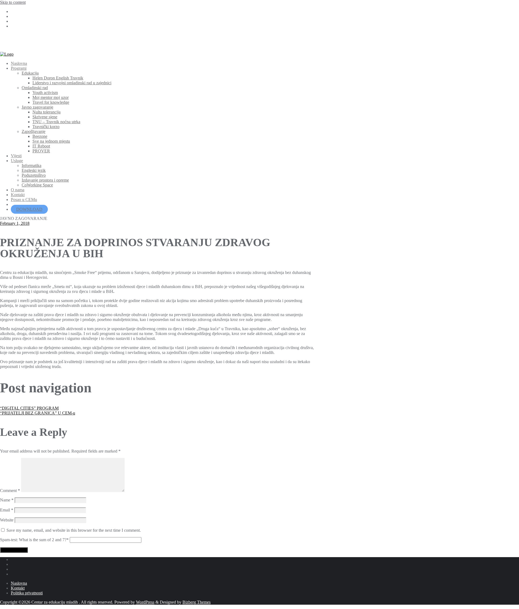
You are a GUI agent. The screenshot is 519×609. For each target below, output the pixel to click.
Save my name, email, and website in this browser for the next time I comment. (73, 530)
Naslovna (19, 583)
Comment (10, 490)
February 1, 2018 (14, 223)
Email (6, 510)
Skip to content (13, 2)
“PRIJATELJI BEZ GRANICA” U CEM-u (37, 413)
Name (7, 500)
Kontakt (18, 588)
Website (7, 520)
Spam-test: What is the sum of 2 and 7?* (34, 539)
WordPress (145, 602)
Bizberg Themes (196, 602)
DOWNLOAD (29, 209)
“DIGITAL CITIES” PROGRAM (29, 408)
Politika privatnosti (27, 593)
